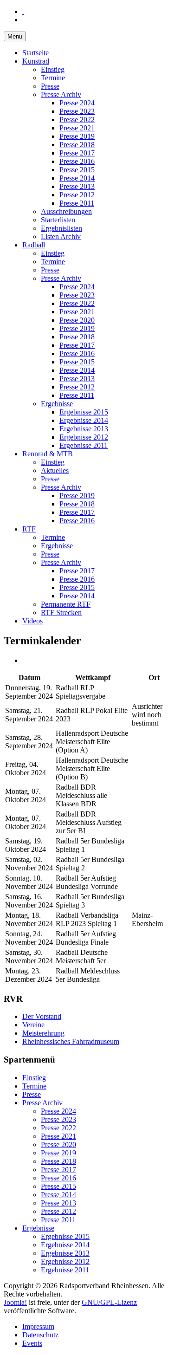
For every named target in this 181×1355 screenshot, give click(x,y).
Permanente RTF (65, 604)
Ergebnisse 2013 (83, 429)
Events (32, 1343)
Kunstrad (35, 61)
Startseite (35, 53)
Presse (50, 86)
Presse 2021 (77, 128)
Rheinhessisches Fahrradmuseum (70, 1041)
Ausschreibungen (66, 211)
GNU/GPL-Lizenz (109, 1302)
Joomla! (15, 1302)
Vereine (33, 1025)
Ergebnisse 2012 (83, 437)
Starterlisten (58, 220)
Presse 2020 (77, 320)
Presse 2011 (76, 203)
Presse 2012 (77, 195)
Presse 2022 (77, 119)
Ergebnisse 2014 (83, 420)
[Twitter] (23, 20)
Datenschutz (40, 1335)
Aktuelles (55, 470)
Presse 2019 (77, 136)
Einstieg (53, 69)
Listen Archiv (61, 236)
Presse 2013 (77, 186)
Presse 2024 (77, 103)
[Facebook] (23, 11)
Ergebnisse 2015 (83, 412)
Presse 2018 (77, 145)
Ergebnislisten (61, 228)
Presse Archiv (61, 94)
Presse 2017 (77, 153)
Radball (33, 245)
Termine (53, 78)
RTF (29, 529)
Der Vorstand (41, 1016)
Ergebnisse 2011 (83, 445)
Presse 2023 (77, 111)
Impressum (38, 1326)
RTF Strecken (61, 612)
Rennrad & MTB (47, 454)
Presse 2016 (77, 161)
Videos (32, 621)
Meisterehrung (43, 1033)
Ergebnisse (57, 404)
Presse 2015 (77, 170)
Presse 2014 (77, 178)
